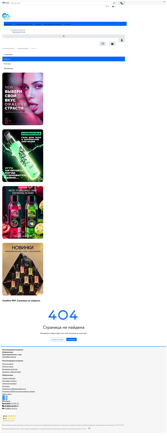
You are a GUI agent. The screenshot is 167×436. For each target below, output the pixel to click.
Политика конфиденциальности (14, 389)
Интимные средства (9, 369)
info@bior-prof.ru (10, 408)
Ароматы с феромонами (11, 372)
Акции (38, 24)
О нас (76, 24)
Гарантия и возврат (9, 383)
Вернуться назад (57, 339)
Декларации (8, 68)
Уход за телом (7, 366)
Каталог (7, 24)
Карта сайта (7, 394)
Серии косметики (24, 24)
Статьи (67, 24)
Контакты (7, 64)
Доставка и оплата (52, 24)
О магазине (8, 54)
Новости (7, 59)
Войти (6, 3)
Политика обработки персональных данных (18, 391)
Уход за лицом (7, 364)
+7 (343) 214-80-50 (11, 403)
